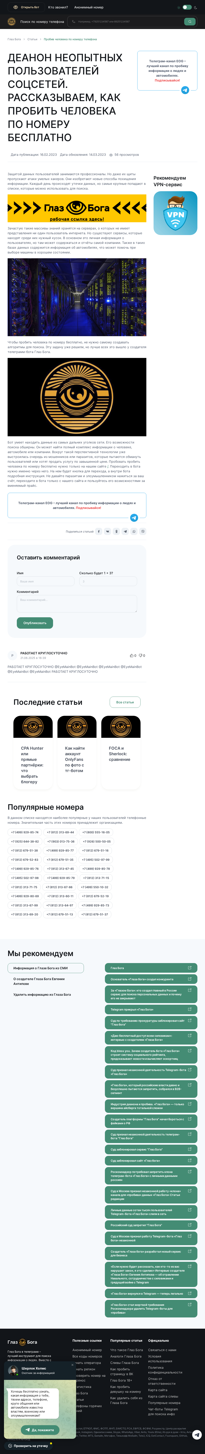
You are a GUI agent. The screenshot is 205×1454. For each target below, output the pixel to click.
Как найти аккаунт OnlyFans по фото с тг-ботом (75, 759)
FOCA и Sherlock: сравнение (119, 754)
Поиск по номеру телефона (42, 22)
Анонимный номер (89, 7)
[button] (72, 1365)
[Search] (190, 21)
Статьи (32, 39)
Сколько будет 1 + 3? (96, 573)
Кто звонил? (58, 7)
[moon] (195, 7)
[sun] (179, 7)
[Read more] (33, 727)
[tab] (46, 981)
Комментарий (28, 592)
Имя (20, 573)
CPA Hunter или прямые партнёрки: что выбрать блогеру (32, 765)
